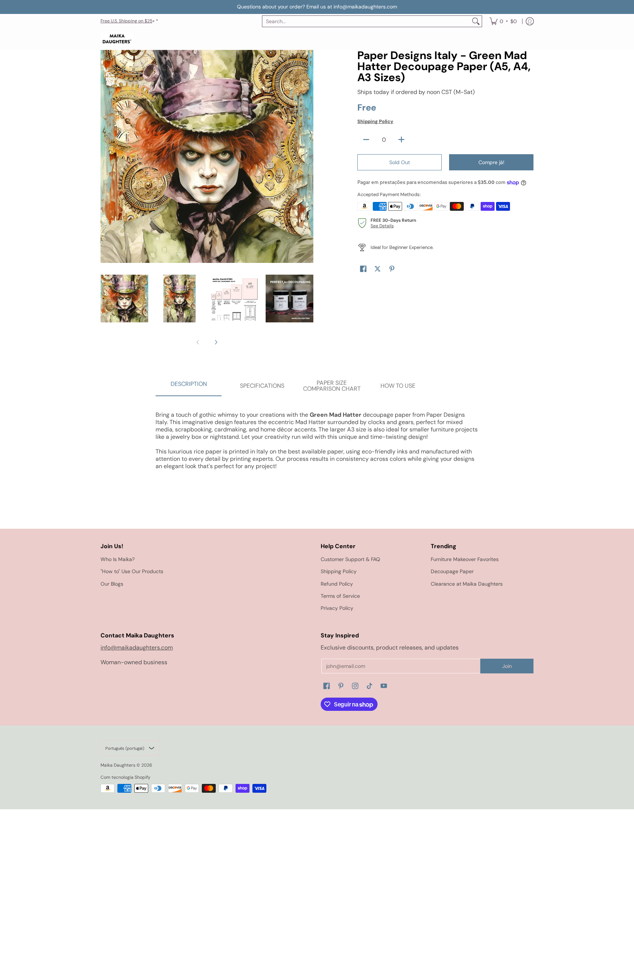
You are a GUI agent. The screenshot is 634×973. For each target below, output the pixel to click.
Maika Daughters (118, 765)
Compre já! (491, 162)
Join (507, 666)
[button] (363, 269)
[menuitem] (503, 21)
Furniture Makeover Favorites (465, 559)
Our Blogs (112, 583)
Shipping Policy (375, 121)
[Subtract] (366, 139)
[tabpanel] (317, 436)
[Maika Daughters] (117, 39)
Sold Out (399, 162)
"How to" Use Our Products (132, 571)
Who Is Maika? (118, 559)
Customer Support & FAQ (350, 559)
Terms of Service (340, 596)
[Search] (476, 21)
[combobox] (366, 21)
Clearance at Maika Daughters (467, 583)
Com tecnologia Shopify (125, 777)
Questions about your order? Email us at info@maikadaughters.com (317, 6)
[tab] (189, 386)
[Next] (216, 342)
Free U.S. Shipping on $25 (126, 21)
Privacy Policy (337, 608)
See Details (382, 226)
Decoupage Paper (452, 571)
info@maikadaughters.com (137, 647)
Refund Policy (337, 583)
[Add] (401, 139)
